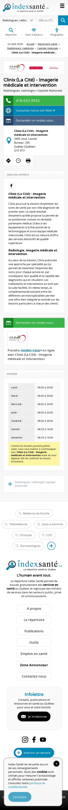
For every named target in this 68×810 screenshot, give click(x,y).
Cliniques (26, 535)
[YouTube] (43, 739)
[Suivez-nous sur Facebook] (11, 186)
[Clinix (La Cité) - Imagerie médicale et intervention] (34, 68)
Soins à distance (34, 34)
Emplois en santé (34, 653)
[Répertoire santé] (51, 546)
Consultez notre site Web (34, 110)
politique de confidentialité (26, 785)
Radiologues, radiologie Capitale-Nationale (35, 484)
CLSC (49, 535)
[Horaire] (18, 161)
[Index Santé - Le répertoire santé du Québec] (25, 7)
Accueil (30, 44)
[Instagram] (25, 739)
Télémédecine (18, 524)
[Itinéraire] (8, 161)
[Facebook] (34, 739)
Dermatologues (30, 546)
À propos (34, 608)
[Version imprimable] (28, 161)
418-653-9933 (28, 100)
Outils (34, 642)
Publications (34, 631)
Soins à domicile (52, 524)
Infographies (57, 34)
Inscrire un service (37, 753)
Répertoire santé (47, 44)
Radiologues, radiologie (20, 48)
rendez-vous (30, 350)
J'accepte (19, 797)
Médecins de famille (36, 513)
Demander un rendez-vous (34, 120)
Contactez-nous (34, 676)
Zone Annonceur (34, 665)
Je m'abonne (37, 716)
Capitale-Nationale (47, 48)
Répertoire (11, 34)
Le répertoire (34, 620)
